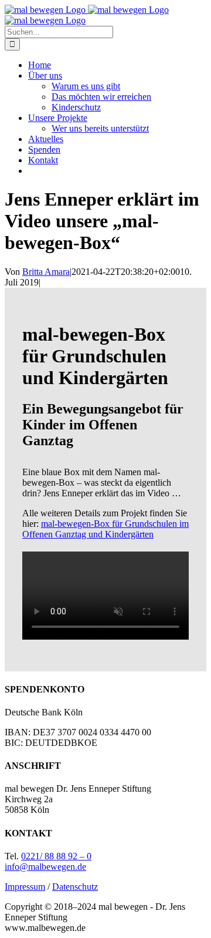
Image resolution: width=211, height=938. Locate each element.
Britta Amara (46, 272)
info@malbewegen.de (45, 867)
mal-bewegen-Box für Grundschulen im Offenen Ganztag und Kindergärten (105, 529)
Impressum (25, 887)
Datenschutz (75, 887)
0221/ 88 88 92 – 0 (56, 856)
